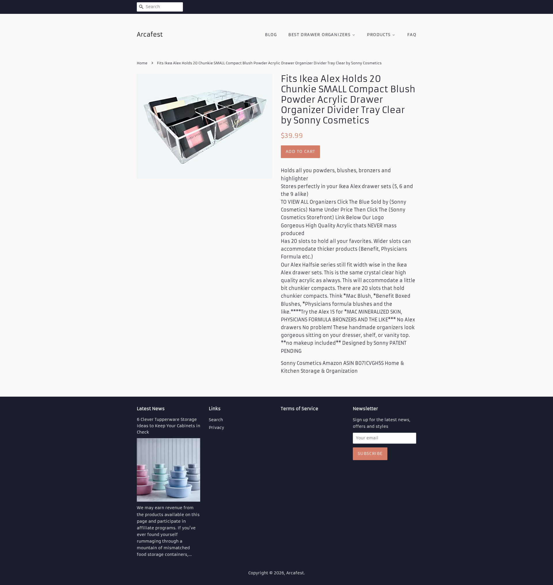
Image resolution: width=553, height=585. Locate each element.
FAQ (411, 34)
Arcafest (295, 573)
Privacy (216, 427)
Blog (271, 34)
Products (379, 34)
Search (216, 419)
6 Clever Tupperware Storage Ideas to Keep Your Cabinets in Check (168, 426)
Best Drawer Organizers (320, 34)
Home (142, 63)
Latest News (151, 408)
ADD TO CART (300, 151)
